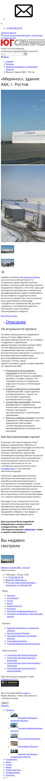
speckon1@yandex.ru (17, 580)
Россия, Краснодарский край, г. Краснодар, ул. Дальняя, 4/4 (21, 584)
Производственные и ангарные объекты (24, 719)
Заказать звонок (8, 32)
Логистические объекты (18, 633)
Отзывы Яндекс (13, 772)
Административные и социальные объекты (24, 755)
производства (7, 468)
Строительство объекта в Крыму (22, 655)
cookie (26, 693)
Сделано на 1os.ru (9, 679)
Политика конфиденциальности (22, 611)
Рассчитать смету (9, 316)
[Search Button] (26, 54)
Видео (10, 603)
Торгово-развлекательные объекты (23, 643)
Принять (5, 703)
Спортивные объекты (17, 641)
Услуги (10, 600)
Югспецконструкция (29, 277)
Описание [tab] (16, 322)
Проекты (11, 595)
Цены (8, 762)
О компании (12, 598)
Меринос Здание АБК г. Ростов (15, 567)
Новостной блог (14, 606)
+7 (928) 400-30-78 (14, 28)
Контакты (11, 608)
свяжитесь (29, 529)
